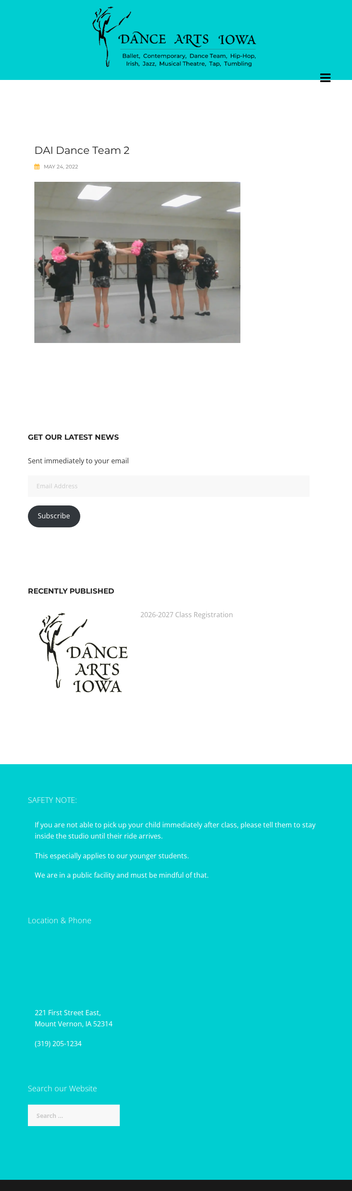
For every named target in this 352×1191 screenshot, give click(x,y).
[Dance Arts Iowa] (176, 35)
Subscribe (54, 515)
